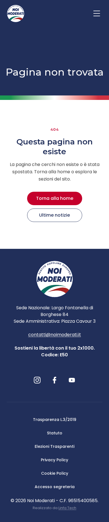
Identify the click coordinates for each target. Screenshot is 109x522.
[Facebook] (54, 380)
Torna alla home (54, 198)
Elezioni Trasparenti (54, 446)
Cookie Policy (54, 473)
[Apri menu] (96, 13)
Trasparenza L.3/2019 (54, 419)
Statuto (54, 433)
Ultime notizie (54, 215)
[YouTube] (72, 380)
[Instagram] (37, 380)
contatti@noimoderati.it (54, 334)
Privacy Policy (54, 460)
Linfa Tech (67, 508)
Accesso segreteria (55, 487)
